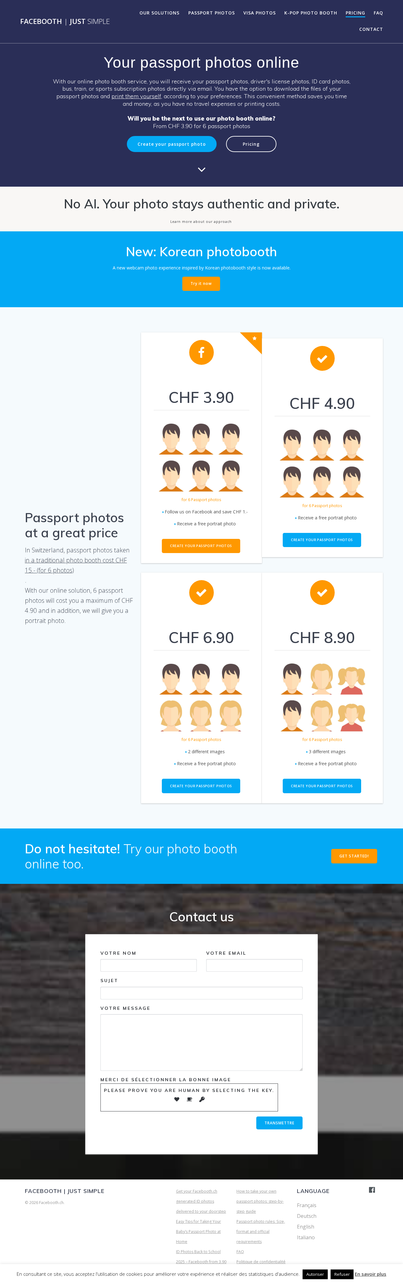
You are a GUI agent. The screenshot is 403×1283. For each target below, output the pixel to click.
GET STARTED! (354, 856)
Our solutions (159, 13)
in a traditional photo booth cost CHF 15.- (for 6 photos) (76, 565)
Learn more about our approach (201, 221)
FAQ (378, 13)
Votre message (125, 1008)
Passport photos (211, 13)
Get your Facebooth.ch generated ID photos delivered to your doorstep (201, 1201)
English (305, 1226)
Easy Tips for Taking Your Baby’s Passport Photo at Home (198, 1231)
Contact (371, 29)
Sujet (109, 980)
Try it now (201, 283)
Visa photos (259, 13)
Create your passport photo (172, 144)
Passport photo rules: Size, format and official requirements (260, 1231)
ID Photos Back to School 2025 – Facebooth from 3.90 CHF (201, 1262)
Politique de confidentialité (261, 1261)
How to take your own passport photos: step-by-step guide (260, 1201)
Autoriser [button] (315, 1274)
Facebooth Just (65, 21)
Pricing (355, 13)
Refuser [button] (342, 1274)
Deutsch (306, 1215)
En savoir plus (370, 1274)
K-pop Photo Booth (310, 13)
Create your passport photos (201, 546)
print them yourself (136, 96)
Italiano (306, 1237)
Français (306, 1205)
